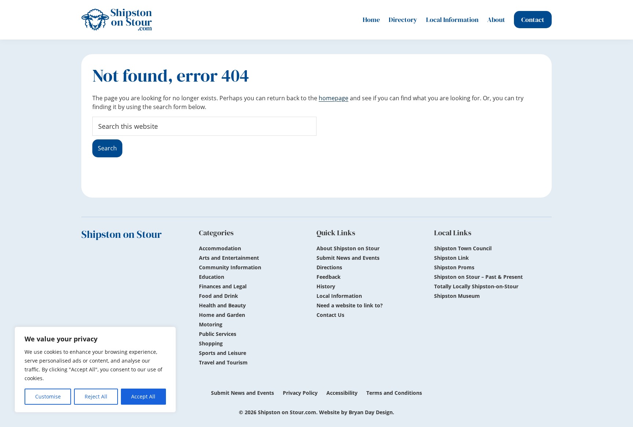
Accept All (143, 396)
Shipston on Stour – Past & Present (478, 276)
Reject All (96, 396)
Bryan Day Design (371, 412)
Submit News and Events (348, 257)
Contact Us (330, 314)
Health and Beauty (222, 305)
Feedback (328, 276)
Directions (329, 267)
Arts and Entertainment (229, 257)
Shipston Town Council (463, 248)
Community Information (230, 267)
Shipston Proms (454, 267)
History (325, 286)
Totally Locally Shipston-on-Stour (476, 286)
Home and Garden (222, 314)
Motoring (210, 324)
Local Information (339, 295)
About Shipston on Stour (348, 248)
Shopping (211, 343)
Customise (48, 396)
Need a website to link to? (349, 305)
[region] (95, 369)
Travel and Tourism (223, 362)
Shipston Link (451, 257)
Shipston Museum (457, 295)
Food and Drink (218, 295)
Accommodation (220, 248)
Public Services (217, 333)
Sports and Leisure (222, 352)
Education (211, 276)
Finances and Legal (223, 286)
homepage (333, 98)
